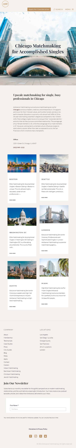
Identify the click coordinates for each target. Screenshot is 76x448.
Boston (14, 179)
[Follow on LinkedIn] (45, 436)
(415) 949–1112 (18, 147)
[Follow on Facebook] (30, 436)
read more (13, 200)
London (46, 230)
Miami (45, 283)
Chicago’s (16, 109)
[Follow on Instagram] (35, 436)
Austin (13, 286)
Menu (68, 9)
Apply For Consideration (39, 9)
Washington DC (18, 232)
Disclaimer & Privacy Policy (38, 429)
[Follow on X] (40, 436)
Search (59, 9)
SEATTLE (46, 179)
